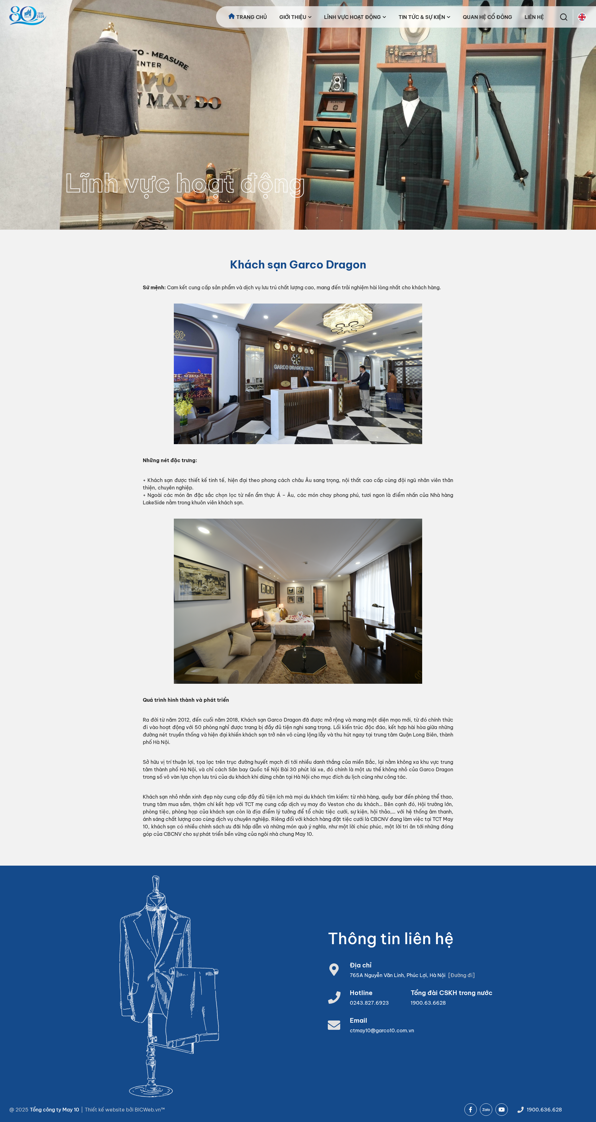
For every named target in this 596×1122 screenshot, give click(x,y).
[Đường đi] (461, 975)
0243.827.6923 (369, 1003)
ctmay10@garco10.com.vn (382, 1030)
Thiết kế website (105, 1109)
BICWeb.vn (148, 1109)
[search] (563, 17)
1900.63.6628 (428, 1003)
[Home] (28, 15)
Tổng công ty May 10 (54, 1109)
